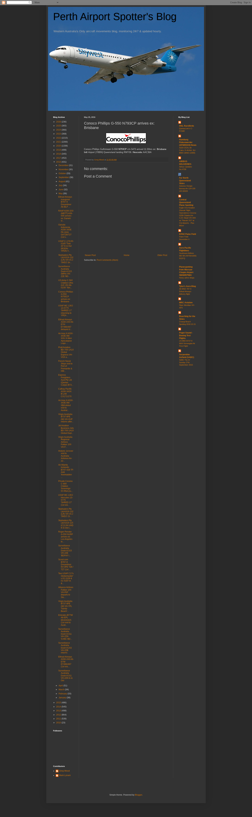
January (63, 697)
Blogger (138, 795)
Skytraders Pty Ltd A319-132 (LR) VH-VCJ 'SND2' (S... (65, 513)
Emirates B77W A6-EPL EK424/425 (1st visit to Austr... (65, 620)
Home (126, 255)
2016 (59, 162)
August (62, 181)
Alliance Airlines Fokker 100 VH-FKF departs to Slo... (65, 592)
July (61, 185)
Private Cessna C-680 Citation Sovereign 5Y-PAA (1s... (65, 486)
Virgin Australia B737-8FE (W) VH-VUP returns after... (65, 418)
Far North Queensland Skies (185, 181)
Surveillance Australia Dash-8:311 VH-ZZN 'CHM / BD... (65, 634)
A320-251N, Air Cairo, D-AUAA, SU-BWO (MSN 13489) (187, 150)
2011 (59, 719)
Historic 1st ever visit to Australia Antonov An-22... (65, 456)
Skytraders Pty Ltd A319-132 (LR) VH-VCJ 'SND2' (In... (65, 259)
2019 (59, 150)
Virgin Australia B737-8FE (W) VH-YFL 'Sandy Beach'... (65, 606)
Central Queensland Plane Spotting (186, 202)
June (61, 189)
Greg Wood (64, 771)
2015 (59, 702)
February (63, 693)
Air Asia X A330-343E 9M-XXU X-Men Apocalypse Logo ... (65, 338)
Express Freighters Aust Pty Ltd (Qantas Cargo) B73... (65, 380)
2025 (59, 126)
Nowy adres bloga (186, 278)
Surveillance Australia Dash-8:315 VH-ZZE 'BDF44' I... (65, 550)
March (62, 689)
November (64, 169)
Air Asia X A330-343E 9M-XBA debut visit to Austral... (65, 405)
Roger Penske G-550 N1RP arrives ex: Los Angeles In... (65, 537)
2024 (59, 130)
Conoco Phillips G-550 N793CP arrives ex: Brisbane (65, 297)
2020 (59, 146)
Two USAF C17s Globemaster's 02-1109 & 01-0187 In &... (66, 578)
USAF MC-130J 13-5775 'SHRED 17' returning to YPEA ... (65, 310)
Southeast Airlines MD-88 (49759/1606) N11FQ (187, 255)
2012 (59, 715)
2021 (59, 142)
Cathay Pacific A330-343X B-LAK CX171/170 (65, 392)
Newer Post (90, 255)
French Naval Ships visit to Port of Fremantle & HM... (65, 366)
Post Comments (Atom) (107, 260)
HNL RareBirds (186, 126)
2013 (59, 710)
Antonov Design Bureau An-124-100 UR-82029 (187, 188)
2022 (59, 138)
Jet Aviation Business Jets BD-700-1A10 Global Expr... (66, 429)
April (61, 685)
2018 (59, 154)
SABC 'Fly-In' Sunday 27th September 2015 (186, 362)
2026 (59, 122)
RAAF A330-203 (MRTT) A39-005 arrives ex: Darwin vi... (65, 216)
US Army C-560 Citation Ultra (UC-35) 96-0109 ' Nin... (65, 284)
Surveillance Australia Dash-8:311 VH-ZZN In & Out (65, 675)
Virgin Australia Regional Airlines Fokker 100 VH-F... (65, 442)
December (64, 165)
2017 (59, 158)
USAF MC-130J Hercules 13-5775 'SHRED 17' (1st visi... (65, 500)
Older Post (162, 255)
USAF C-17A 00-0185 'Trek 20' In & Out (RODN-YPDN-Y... (66, 246)
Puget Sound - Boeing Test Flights (186, 335)
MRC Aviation (186, 302)
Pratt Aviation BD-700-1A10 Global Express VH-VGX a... (66, 352)
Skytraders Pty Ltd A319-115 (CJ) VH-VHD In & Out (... (65, 524)
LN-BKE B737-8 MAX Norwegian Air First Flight (187, 343)
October (63, 173)
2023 (59, 134)
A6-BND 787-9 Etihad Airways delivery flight (185, 291)
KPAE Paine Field (187, 234)
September (64, 177)
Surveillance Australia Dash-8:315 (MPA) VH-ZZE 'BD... (65, 271)
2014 (59, 707)
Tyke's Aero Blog (187, 286)
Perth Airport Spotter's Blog (115, 16)
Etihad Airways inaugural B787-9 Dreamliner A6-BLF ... (65, 202)
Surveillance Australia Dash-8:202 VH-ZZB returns (65, 648)
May (61, 193)
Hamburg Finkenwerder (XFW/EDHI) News (187, 142)
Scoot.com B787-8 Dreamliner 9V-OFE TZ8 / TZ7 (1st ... (65, 564)
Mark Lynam (65, 775)
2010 (59, 722)
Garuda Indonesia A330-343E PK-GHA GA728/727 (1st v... (64, 231)
